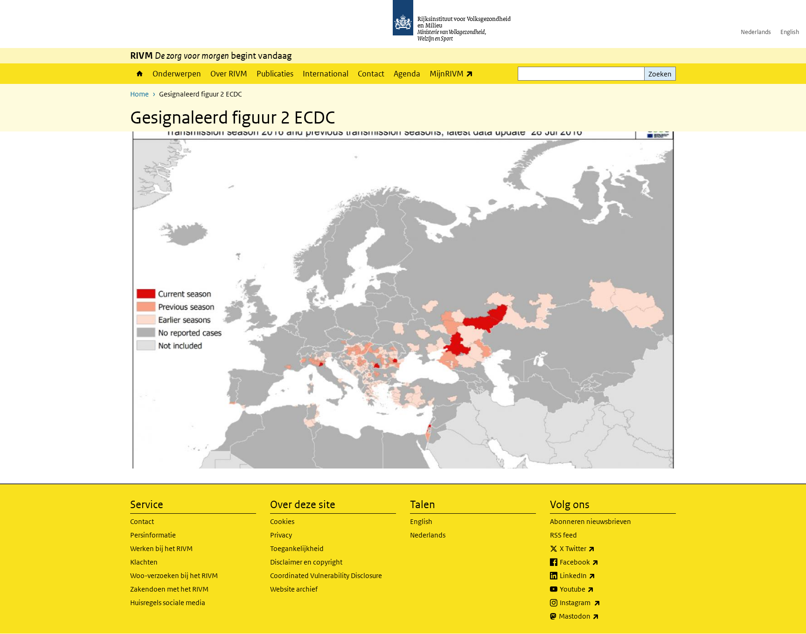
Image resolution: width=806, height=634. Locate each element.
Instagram (600, 602)
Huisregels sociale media (167, 602)
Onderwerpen (177, 74)
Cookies (282, 521)
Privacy (281, 535)
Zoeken (660, 73)
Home (139, 73)
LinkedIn (598, 575)
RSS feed (563, 535)
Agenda (407, 74)
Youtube (597, 588)
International (325, 74)
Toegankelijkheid (297, 548)
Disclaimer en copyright (306, 562)
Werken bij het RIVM (161, 548)
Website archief (294, 589)
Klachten (144, 562)
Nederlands (756, 32)
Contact (371, 74)
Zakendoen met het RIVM (169, 589)
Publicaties (275, 74)
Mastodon (599, 615)
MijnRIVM (454, 73)
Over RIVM (228, 74)
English (789, 32)
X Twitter (598, 548)
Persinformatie (153, 535)
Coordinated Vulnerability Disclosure (326, 575)
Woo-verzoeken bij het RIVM (174, 575)
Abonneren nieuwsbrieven (590, 521)
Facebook (599, 561)
